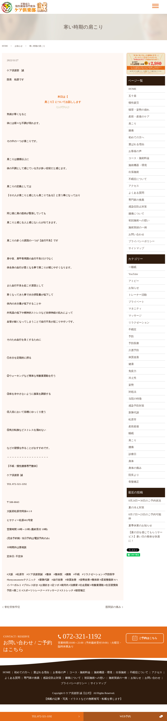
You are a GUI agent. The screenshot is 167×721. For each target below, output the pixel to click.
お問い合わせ (136, 234)
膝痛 (131, 130)
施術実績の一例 (138, 227)
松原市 (132, 419)
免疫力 (132, 371)
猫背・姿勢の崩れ (139, 109)
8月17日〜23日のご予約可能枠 (145, 516)
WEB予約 (125, 716)
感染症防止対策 (138, 206)
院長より (134, 475)
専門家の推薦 (136, 199)
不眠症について (138, 179)
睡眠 (131, 433)
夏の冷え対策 (136, 507)
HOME (5, 46)
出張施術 (134, 172)
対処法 (132, 391)
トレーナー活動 (138, 294)
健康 (131, 364)
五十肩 (132, 95)
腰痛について (136, 213)
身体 (131, 461)
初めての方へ (136, 137)
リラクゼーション (139, 322)
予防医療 (134, 343)
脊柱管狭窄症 (12, 607)
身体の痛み (135, 468)
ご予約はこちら (148, 638)
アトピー (134, 281)
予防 (131, 336)
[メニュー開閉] (155, 6)
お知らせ (19, 46)
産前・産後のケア (139, 116)
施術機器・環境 (138, 165)
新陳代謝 (134, 412)
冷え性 (132, 377)
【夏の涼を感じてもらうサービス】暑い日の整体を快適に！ (145, 536)
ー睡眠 (132, 267)
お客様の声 (135, 151)
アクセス (134, 185)
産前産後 (134, 426)
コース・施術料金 (139, 158)
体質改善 (134, 357)
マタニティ (135, 308)
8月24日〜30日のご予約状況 (145, 500)
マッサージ (135, 315)
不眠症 (132, 329)
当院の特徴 (135, 398)
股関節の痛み (113, 607)
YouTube (133, 274)
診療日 (132, 454)
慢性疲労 (134, 102)
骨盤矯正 (134, 481)
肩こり (132, 123)
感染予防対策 (136, 405)
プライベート (136, 301)
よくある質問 (136, 192)
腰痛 (131, 447)
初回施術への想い (139, 220)
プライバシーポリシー (142, 241)
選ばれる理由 (136, 144)
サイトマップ (136, 248)
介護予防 (134, 350)
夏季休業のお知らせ (140, 525)
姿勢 (131, 384)
